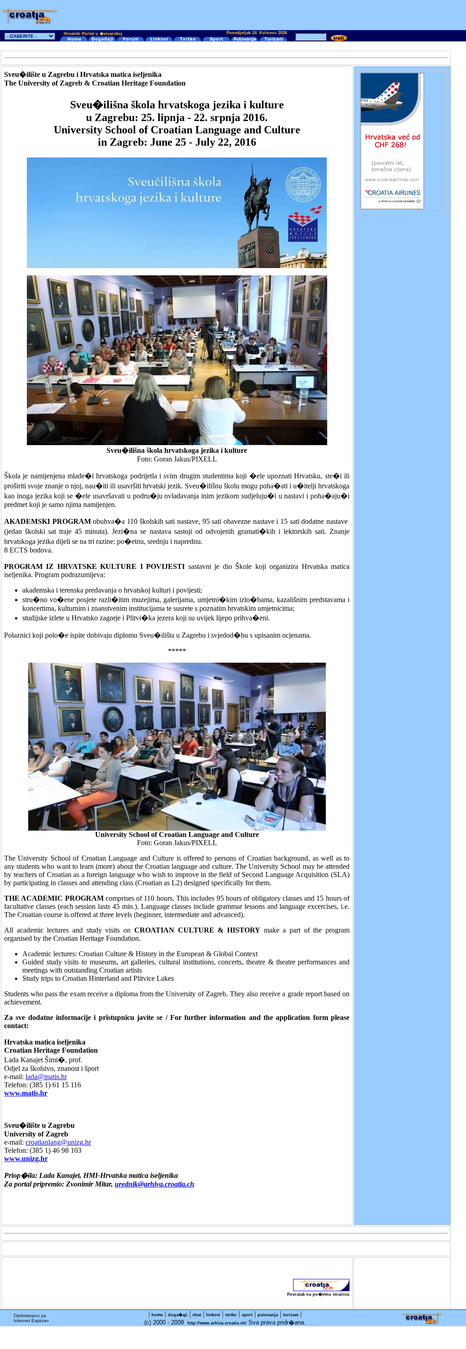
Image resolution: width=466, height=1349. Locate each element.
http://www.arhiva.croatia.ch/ (217, 1323)
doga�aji (177, 1315)
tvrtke (231, 1315)
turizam (291, 1315)
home (157, 1315)
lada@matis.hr (46, 1076)
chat (196, 1315)
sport (247, 1315)
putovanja (268, 1315)
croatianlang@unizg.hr (58, 1142)
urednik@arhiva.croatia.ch (154, 1184)
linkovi (213, 1315)
